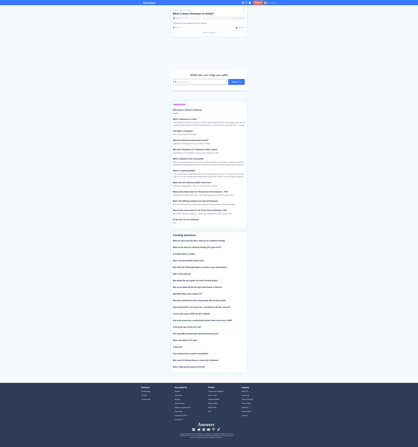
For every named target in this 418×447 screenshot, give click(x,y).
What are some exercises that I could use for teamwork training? (199, 241)
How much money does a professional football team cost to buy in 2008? (202, 320)
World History (179, 403)
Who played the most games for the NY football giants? (195, 280)
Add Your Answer (209, 33)
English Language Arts (182, 407)
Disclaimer (245, 407)
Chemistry (178, 395)
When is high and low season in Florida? (189, 367)
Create (257, 3)
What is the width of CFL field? (185, 340)
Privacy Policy (246, 403)
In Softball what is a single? (184, 254)
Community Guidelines (216, 391)
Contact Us (245, 395)
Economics (178, 420)
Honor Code (212, 395)
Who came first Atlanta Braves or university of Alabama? (196, 360)
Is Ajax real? (178, 347)
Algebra (177, 391)
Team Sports (189, 10)
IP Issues (245, 416)
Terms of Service (247, 399)
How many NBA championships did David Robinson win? (195, 334)
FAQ (209, 411)
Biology (177, 399)
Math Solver (212, 407)
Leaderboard (145, 391)
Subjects (175, 10)
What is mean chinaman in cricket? (193, 13)
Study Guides (212, 403)
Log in (273, 3)
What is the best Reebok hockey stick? (188, 260)
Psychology (179, 411)
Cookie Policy (246, 411)
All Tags (144, 395)
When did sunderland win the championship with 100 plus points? (199, 300)
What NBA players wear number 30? (187, 294)
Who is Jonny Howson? (182, 274)
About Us (245, 391)
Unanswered (145, 399)
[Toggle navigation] (243, 2)
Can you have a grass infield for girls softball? (191, 314)
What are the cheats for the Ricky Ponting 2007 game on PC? (197, 247)
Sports (181, 10)
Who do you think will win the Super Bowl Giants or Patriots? (197, 287)
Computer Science (181, 416)
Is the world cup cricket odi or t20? (187, 327)
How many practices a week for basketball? (190, 353)
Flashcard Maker (214, 399)
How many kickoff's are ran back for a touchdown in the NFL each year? (202, 307)
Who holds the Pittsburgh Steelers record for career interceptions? (200, 267)
